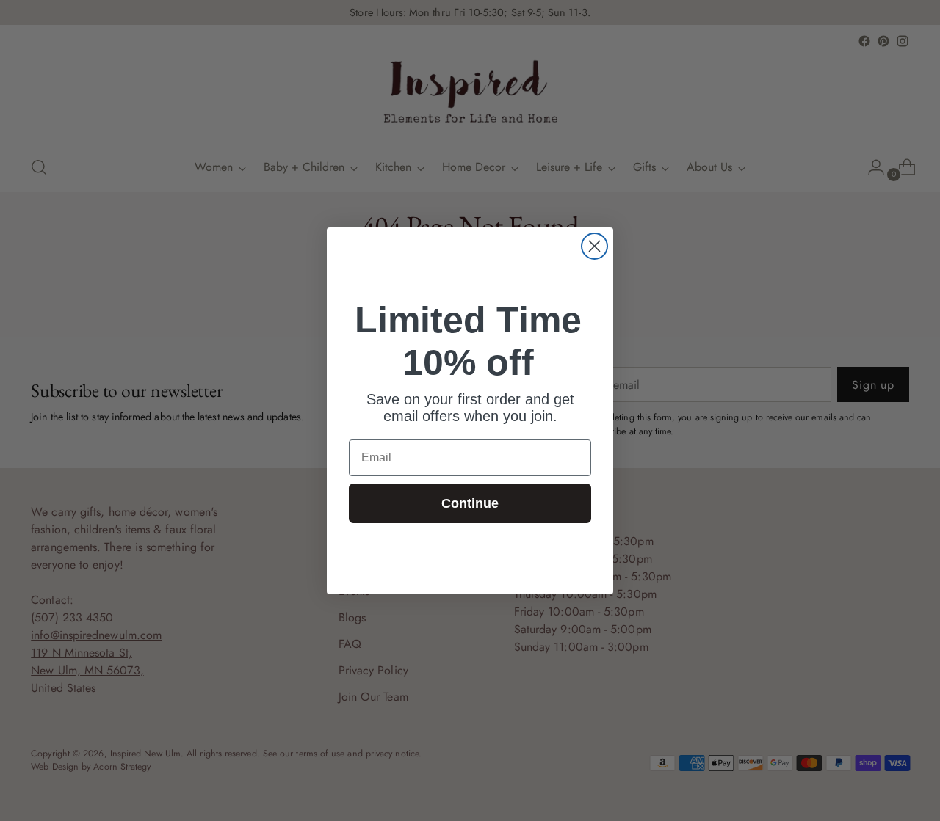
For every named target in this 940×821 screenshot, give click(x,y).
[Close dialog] (594, 246)
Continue (470, 503)
